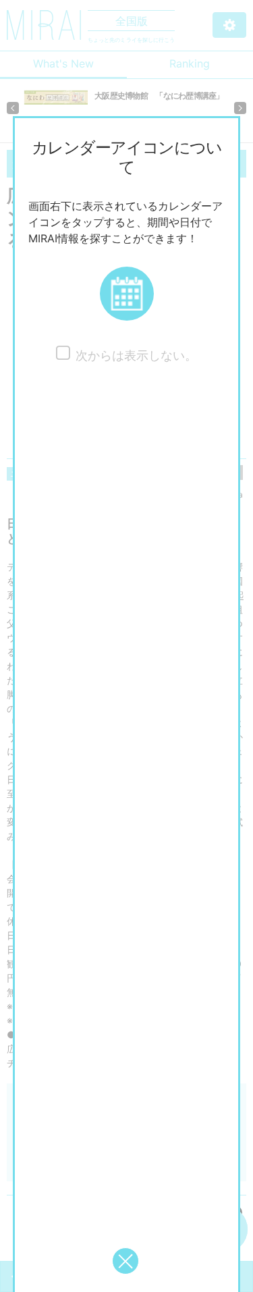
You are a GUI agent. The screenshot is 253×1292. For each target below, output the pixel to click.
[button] (126, 293)
